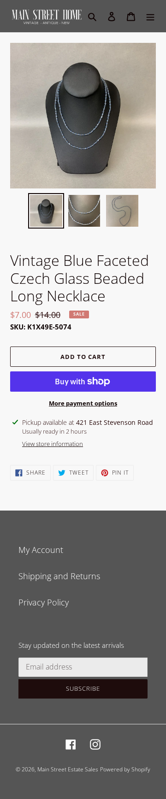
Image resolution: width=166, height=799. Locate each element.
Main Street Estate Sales (67, 769)
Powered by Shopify (125, 769)
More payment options (83, 403)
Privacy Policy (43, 602)
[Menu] (150, 16)
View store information (52, 444)
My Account (40, 549)
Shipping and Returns (59, 576)
